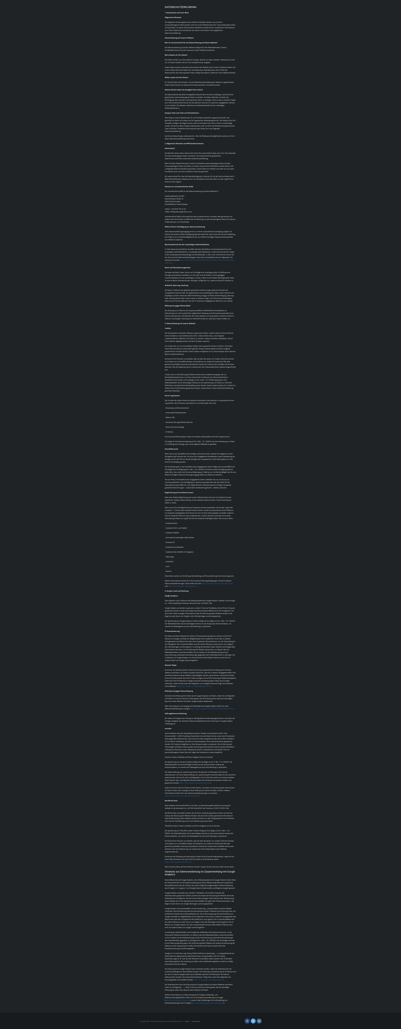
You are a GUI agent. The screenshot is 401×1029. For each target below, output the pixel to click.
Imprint (187, 1021)
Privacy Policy (196, 1021)
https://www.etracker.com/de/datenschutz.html (182, 796)
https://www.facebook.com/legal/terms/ (182, 586)
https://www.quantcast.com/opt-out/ (178, 862)
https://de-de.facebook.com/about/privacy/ (217, 583)
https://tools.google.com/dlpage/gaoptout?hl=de (194, 686)
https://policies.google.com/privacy (178, 1000)
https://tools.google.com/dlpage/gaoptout (209, 980)
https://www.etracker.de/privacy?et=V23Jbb (195, 783)
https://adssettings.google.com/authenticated (207, 1003)
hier (216, 953)
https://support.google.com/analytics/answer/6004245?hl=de (212, 709)
